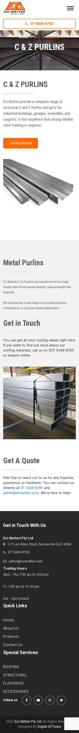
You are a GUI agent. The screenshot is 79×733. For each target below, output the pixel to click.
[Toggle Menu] (70, 8)
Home (23, 37)
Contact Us (13, 644)
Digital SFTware (49, 727)
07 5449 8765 (42, 23)
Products (11, 636)
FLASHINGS (13, 683)
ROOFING (11, 667)
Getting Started (20, 143)
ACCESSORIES (15, 691)
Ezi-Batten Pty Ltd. (28, 722)
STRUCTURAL (15, 675)
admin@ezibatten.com (21, 493)
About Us (11, 628)
